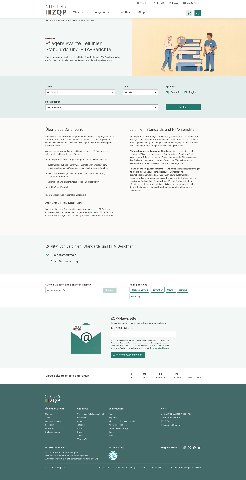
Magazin (80, 421)
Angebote (102, 12)
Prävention (157, 290)
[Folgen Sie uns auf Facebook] (194, 447)
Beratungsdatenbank (118, 425)
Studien (80, 428)
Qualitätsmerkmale (63, 255)
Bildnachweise (158, 467)
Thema (49, 86)
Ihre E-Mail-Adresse (122, 328)
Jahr (125, 86)
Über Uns (124, 12)
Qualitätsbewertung (64, 261)
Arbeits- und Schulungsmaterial (90, 414)
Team (47, 418)
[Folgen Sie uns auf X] (189, 447)
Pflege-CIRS (82, 439)
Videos (80, 435)
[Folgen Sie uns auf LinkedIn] (184, 447)
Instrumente (82, 418)
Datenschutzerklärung (159, 348)
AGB (143, 467)
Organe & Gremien (53, 421)
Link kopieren (194, 377)
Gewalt (170, 290)
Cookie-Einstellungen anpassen (186, 467)
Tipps (79, 432)
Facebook (160, 377)
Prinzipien (49, 425)
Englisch (193, 92)
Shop (141, 12)
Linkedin (144, 377)
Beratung (136, 296)
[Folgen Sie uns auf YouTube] (199, 447)
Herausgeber (52, 101)
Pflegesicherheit (139, 290)
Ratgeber (81, 425)
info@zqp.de (174, 425)
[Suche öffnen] (197, 13)
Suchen (183, 107)
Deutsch (175, 92)
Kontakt (160, 3)
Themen (80, 12)
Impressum (104, 467)
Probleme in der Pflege (119, 428)
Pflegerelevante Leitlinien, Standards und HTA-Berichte (73, 20)
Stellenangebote (52, 432)
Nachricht (93, 212)
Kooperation (50, 428)
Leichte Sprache (194, 3)
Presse (175, 3)
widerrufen (115, 348)
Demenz (182, 290)
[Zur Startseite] (56, 9)
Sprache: (144, 3)
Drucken (177, 377)
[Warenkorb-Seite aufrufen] (189, 13)
